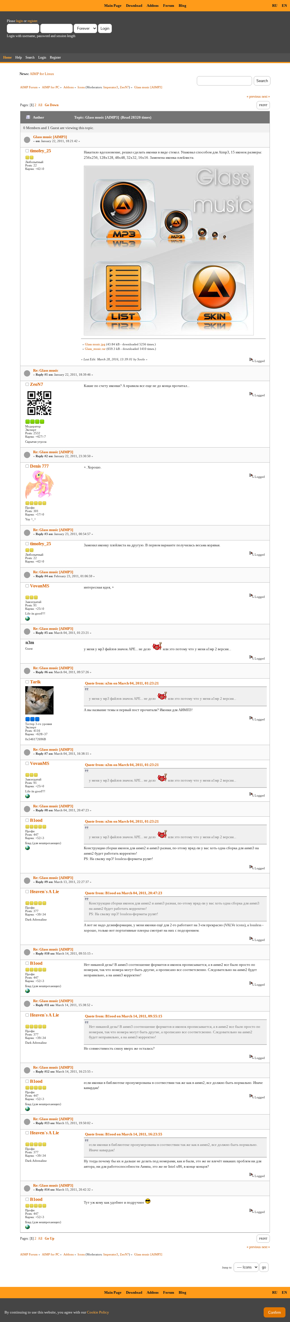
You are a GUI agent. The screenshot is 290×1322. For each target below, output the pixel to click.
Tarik (35, 681)
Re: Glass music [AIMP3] (53, 452)
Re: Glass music (45, 370)
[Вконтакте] (27, 849)
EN (284, 5)
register (32, 21)
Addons (153, 5)
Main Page (112, 5)
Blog (182, 5)
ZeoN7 (124, 87)
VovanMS (39, 585)
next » (266, 97)
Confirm (274, 1312)
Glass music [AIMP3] (50, 137)
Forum (168, 5)
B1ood (36, 820)
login (19, 21)
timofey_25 (40, 150)
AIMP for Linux (42, 74)
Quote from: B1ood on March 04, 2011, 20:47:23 (123, 893)
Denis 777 (39, 466)
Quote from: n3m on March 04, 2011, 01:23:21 (122, 683)
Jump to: (227, 1267)
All (40, 105)
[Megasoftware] (27, 619)
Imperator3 (110, 87)
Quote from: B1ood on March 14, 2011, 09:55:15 (123, 1016)
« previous (254, 97)
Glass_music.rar (95, 348)
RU (274, 5)
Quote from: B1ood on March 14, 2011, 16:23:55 (123, 1134)
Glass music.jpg (95, 344)
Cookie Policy (98, 1312)
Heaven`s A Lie (44, 891)
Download (134, 5)
